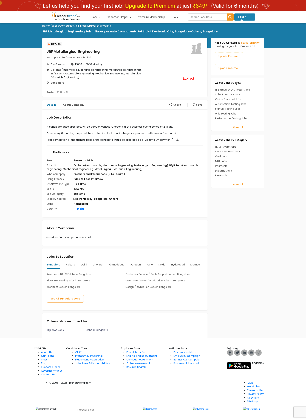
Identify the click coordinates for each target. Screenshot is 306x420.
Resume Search (136, 367)
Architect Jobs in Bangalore (64, 287)
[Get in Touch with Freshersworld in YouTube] (237, 352)
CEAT (78, 352)
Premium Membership (89, 356)
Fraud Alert (253, 386)
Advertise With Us (52, 371)
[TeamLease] (150, 408)
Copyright (253, 397)
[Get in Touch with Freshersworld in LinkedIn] (244, 352)
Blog (43, 363)
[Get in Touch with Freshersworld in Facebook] (230, 352)
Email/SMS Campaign (187, 356)
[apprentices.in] (251, 408)
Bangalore (57, 83)
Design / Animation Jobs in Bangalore (149, 287)
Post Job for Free (136, 352)
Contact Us (48, 374)
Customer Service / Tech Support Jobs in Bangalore (158, 274)
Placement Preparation (89, 359)
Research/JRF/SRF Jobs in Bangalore (69, 274)
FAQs (250, 383)
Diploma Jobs (55, 330)
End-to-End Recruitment (141, 356)
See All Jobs (65, 298)
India (80, 209)
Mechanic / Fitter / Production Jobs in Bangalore (155, 280)
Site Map (252, 401)
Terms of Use (255, 390)
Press (44, 359)
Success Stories (50, 367)
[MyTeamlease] (201, 408)
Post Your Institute (185, 352)
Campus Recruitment (139, 359)
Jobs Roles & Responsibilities (92, 363)
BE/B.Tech (57, 73)
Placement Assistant (186, 363)
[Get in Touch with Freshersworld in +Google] (251, 352)
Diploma (56, 70)
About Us (46, 352)
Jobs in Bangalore (97, 330)
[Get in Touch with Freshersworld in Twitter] (258, 352)
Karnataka (81, 204)
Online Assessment (138, 363)
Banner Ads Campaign (187, 359)
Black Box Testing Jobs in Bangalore (68, 280)
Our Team (47, 356)
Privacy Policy (255, 394)
